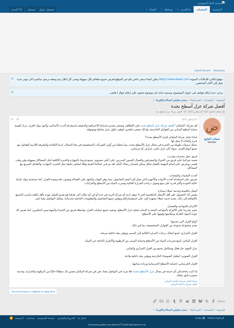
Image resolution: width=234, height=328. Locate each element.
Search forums (202, 70)
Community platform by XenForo (117, 324)
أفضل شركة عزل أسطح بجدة (168, 111)
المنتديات (201, 9)
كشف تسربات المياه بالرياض (184, 284)
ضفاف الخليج (215, 111)
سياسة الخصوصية (46, 318)
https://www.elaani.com (174, 79)
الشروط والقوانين (66, 318)
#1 (12, 119)
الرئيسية (217, 9)
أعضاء (152, 9)
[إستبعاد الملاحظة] (12, 79)
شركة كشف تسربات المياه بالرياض (181, 281)
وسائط (168, 9)
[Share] (17, 119)
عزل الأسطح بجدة (143, 271)
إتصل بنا (82, 318)
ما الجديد (186, 9)
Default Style (214, 318)
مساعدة (30, 318)
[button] (177, 9)
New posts (219, 70)
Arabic (199, 318)
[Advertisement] (117, 40)
